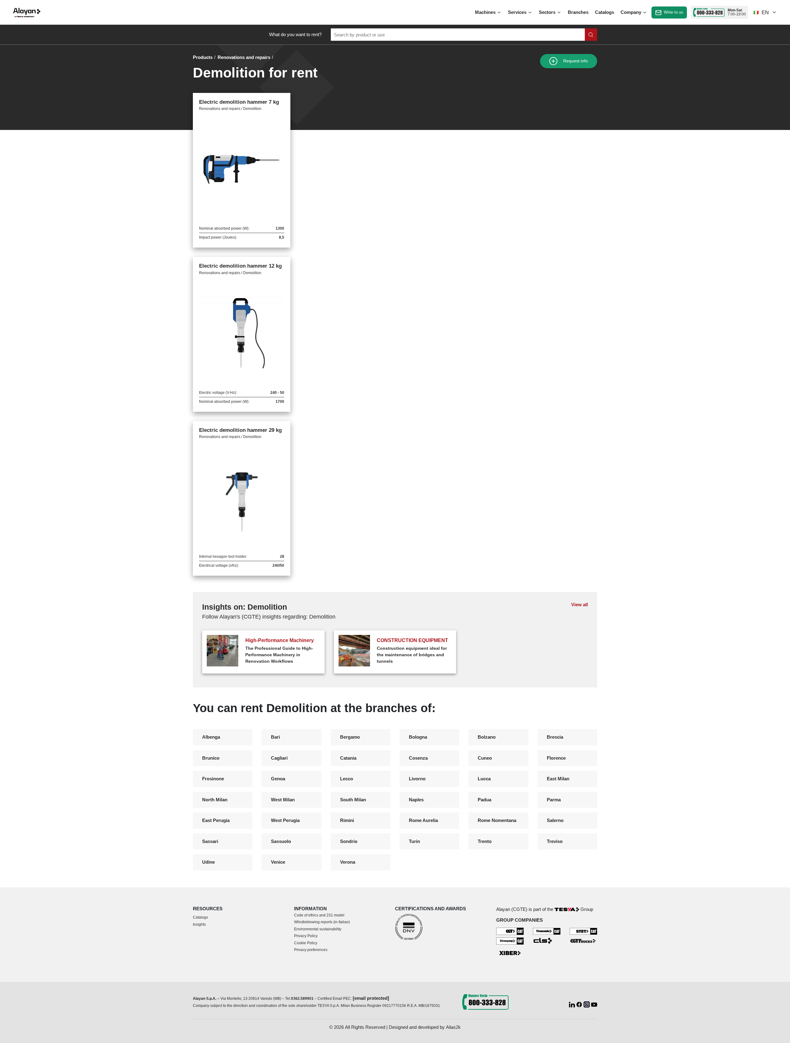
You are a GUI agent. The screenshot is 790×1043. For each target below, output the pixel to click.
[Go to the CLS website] (546, 940)
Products (203, 57)
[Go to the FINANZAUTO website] (546, 930)
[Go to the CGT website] (510, 930)
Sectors (548, 12)
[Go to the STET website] (583, 930)
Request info (575, 61)
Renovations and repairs (244, 57)
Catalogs (604, 12)
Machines (486, 12)
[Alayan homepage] (27, 12)
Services (518, 12)
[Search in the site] (591, 34)
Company (631, 12)
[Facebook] (580, 1004)
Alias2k (453, 1027)
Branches (578, 12)
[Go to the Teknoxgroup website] (510, 940)
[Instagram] (587, 1004)
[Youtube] (594, 1004)
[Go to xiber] (510, 953)
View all (579, 604)
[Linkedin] (572, 1004)
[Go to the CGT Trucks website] (583, 940)
